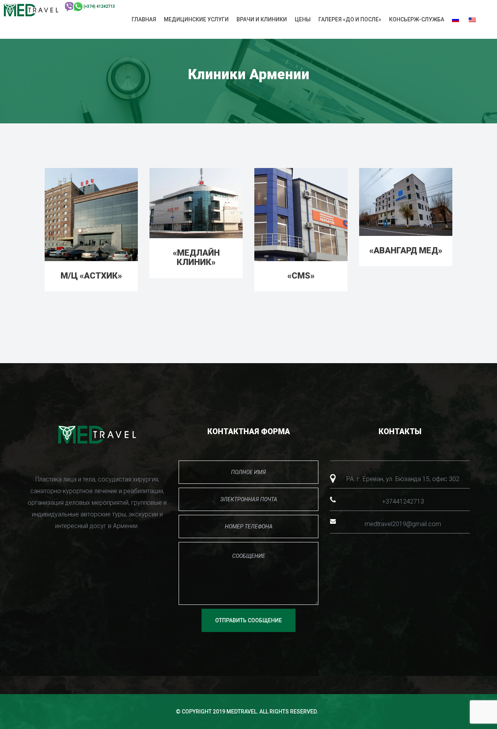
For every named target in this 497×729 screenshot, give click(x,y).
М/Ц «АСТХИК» (91, 276)
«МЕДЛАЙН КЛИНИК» (196, 257)
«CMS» (301, 276)
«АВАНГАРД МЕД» (405, 250)
